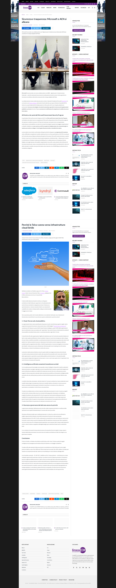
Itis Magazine (42, 1)
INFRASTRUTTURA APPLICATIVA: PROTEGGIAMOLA (85, 40)
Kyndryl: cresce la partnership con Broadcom (45, 197)
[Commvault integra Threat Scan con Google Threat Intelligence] (61, 191)
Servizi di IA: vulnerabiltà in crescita (86, 177)
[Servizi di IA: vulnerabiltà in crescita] (76, 178)
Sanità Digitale (53, 1)
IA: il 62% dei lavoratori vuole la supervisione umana (87, 203)
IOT (89, 7)
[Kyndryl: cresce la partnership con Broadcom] (45, 191)
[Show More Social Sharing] (52, 28)
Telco (62, 493)
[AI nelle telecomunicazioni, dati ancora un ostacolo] (61, 522)
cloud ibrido (32, 493)
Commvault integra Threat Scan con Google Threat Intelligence (61, 197)
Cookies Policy (53, 579)
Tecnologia (61, 7)
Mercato (49, 7)
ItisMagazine (24, 557)
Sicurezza (83, 7)
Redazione (24, 567)
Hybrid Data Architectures (60, 326)
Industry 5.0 (47, 1)
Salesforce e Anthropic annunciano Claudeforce (28, 197)
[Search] (94, 7)
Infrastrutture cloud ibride (54, 493)
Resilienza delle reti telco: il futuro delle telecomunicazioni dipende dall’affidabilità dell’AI (45, 529)
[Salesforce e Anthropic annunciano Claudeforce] (29, 191)
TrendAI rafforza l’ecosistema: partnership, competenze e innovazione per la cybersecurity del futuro (82, 60)
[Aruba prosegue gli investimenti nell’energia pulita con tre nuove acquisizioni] (29, 522)
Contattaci (73, 1)
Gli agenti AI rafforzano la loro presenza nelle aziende (87, 196)
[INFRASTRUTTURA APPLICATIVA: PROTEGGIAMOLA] (76, 41)
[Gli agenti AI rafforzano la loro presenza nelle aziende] (76, 197)
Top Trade (31, 1)
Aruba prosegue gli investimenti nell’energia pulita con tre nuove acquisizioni (29, 529)
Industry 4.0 (24, 562)
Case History (69, 7)
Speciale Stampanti (67, 1)
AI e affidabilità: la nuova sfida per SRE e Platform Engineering (87, 189)
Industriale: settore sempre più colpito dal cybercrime (39, 4)
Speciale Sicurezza (25, 560)
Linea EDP (36, 1)
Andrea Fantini (25, 493)
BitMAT (23, 1)
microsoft (52, 160)
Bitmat (23, 547)
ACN (23, 160)
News (54, 7)
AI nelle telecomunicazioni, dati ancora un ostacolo (61, 528)
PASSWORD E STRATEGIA (86, 46)
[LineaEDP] (27, 7)
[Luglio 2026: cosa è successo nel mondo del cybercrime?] (76, 171)
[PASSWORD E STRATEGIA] (76, 48)
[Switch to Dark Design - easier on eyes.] (92, 7)
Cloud (43, 7)
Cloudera (42, 293)
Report (77, 7)
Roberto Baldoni (33, 103)
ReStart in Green (60, 1)
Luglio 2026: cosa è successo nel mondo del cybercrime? (87, 170)
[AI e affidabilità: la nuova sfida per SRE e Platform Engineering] (76, 190)
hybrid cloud (44, 493)
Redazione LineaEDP (27, 24)
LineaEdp (23, 555)
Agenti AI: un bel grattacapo (86, 209)
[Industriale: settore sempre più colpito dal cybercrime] (76, 164)
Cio (38, 7)
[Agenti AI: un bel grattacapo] (76, 211)
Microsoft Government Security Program (30, 162)
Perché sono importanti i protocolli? (80, 96)
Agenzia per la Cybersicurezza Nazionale (34, 160)
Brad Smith (64, 101)
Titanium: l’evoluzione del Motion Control (81, 113)
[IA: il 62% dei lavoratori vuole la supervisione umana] (76, 204)
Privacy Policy (63, 579)
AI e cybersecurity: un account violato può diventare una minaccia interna (87, 156)
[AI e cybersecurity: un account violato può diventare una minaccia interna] (76, 156)
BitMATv (27, 1)
